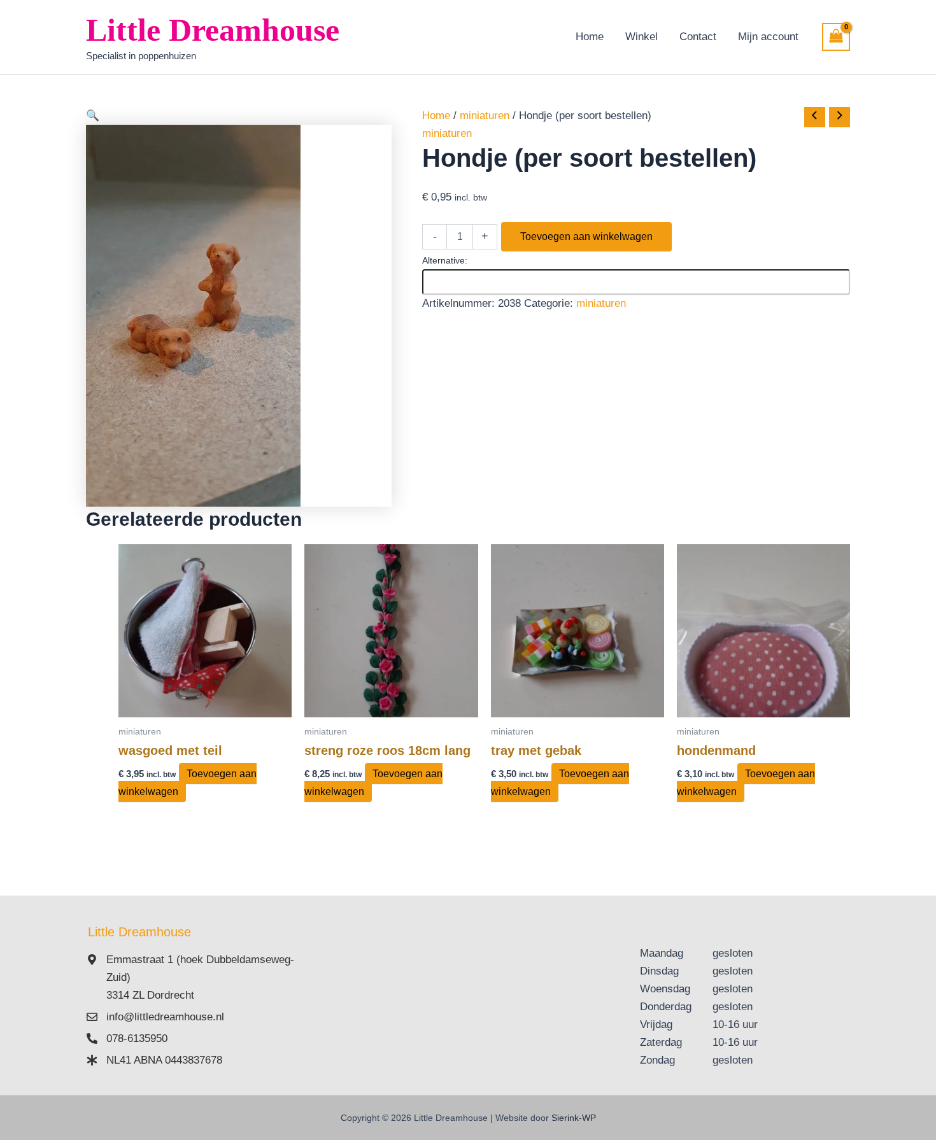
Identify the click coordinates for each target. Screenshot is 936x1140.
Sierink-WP (573, 1118)
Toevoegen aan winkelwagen (586, 236)
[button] (239, 116)
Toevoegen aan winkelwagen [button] (187, 782)
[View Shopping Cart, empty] (836, 37)
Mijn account (768, 37)
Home (590, 37)
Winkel (641, 37)
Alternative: (444, 260)
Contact (697, 37)
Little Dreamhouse (212, 30)
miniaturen (484, 115)
